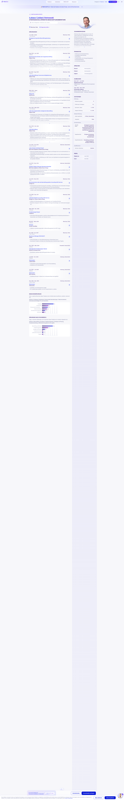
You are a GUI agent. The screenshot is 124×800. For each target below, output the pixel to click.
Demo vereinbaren (112, 1)
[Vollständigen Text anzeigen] (49, 50)
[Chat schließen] (123, 794)
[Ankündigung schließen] (82, 7)
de (121, 1)
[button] (44, 27)
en (118, 1)
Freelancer (102, 1)
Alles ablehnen (98, 797)
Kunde (106, 1)
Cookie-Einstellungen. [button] (69, 798)
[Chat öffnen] (120, 795)
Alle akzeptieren (110, 797)
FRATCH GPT (66, 1)
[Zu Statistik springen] (62, 789)
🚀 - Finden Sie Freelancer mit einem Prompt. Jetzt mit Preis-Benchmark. (60, 6)
